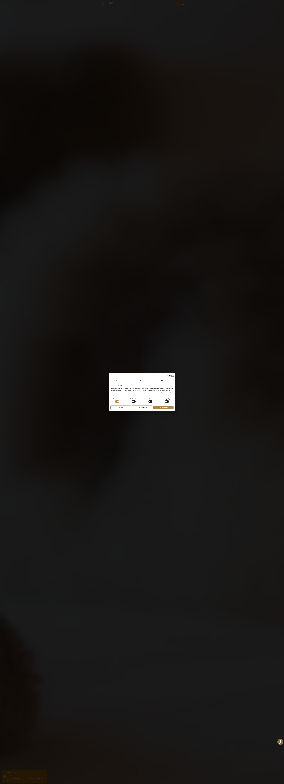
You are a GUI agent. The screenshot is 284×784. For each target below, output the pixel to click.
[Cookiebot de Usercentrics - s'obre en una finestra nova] (167, 376)
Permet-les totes (163, 407)
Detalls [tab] (142, 380)
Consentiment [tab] (119, 380)
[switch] (132, 401)
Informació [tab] (164, 380)
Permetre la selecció (142, 407)
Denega (121, 407)
